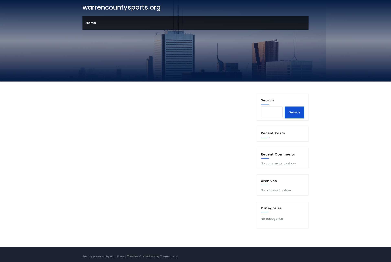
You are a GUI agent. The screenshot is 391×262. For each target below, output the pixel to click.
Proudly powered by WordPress (103, 256)
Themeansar (168, 256)
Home (91, 23)
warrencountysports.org (121, 7)
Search (267, 100)
